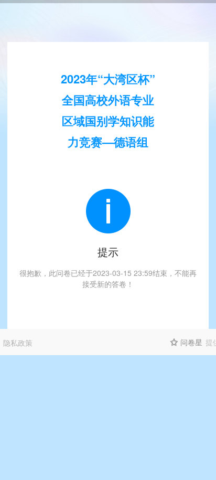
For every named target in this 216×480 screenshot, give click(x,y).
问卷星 (191, 342)
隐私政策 (18, 342)
